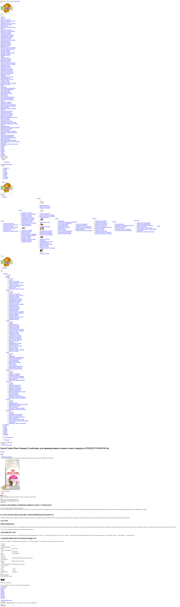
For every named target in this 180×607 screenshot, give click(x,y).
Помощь (3, 594)
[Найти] (2, 16)
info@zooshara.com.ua (7, 164)
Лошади (11, 401)
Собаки (11, 323)
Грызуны (11, 384)
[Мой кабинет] (1, 269)
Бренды (2, 589)
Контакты (3, 597)
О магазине (3, 587)
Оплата (2, 595)
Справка (3, 592)
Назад (9, 274)
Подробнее (17, 1)
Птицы (10, 280)
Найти (2, 605)
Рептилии (11, 413)
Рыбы (10, 354)
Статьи (2, 590)
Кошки (10, 292)
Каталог (8, 276)
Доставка (3, 596)
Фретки (11, 372)
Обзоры (2, 591)
